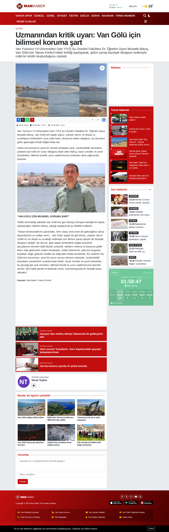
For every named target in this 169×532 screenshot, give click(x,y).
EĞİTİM (73, 15)
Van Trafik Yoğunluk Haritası (133, 512)
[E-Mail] (34, 386)
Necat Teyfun (24, 125)
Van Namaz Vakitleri (97, 512)
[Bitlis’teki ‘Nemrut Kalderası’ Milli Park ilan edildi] (61, 407)
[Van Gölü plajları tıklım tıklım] (31, 407)
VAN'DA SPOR (24, 15)
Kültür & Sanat (135, 245)
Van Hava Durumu (62, 512)
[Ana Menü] (145, 21)
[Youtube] (136, 497)
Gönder (22, 481)
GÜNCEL (39, 15)
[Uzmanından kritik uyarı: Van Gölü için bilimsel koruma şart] (61, 90)
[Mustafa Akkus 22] (61, 187)
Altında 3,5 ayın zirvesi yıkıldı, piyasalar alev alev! (140, 201)
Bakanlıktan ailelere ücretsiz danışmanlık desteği (138, 226)
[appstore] (116, 503)
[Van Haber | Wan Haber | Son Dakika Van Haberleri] (31, 6)
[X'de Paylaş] (23, 120)
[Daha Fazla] (32, 120)
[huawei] (146, 503)
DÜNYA (95, 15)
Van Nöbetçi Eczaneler (30, 512)
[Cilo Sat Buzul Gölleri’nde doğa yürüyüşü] (91, 432)
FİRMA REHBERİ (125, 15)
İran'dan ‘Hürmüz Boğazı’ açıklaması (140, 262)
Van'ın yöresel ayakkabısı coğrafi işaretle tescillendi (138, 238)
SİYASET (62, 15)
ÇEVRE (19, 28)
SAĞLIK (84, 15)
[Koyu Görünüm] (149, 16)
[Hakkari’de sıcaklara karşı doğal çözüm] (61, 432)
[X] (127, 497)
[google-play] (131, 503)
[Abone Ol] (104, 120)
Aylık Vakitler (118, 303)
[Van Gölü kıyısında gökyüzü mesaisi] (31, 432)
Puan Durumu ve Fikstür (30, 517)
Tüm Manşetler (60, 517)
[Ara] (145, 16)
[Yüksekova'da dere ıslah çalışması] (91, 407)
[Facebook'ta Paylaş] (18, 120)
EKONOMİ (108, 15)
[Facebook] (122, 497)
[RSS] (140, 497)
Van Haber (134, 233)
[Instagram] (131, 497)
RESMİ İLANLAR (26, 21)
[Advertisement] (62, 303)
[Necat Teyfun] (24, 381)
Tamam (151, 528)
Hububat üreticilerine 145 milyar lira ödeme (139, 214)
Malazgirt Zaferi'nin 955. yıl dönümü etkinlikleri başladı (137, 250)
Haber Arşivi (127, 517)
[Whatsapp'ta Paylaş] (27, 120)
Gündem (133, 220)
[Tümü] (150, 189)
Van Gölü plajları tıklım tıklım (31, 417)
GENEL (51, 15)
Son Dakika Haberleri (96, 517)
